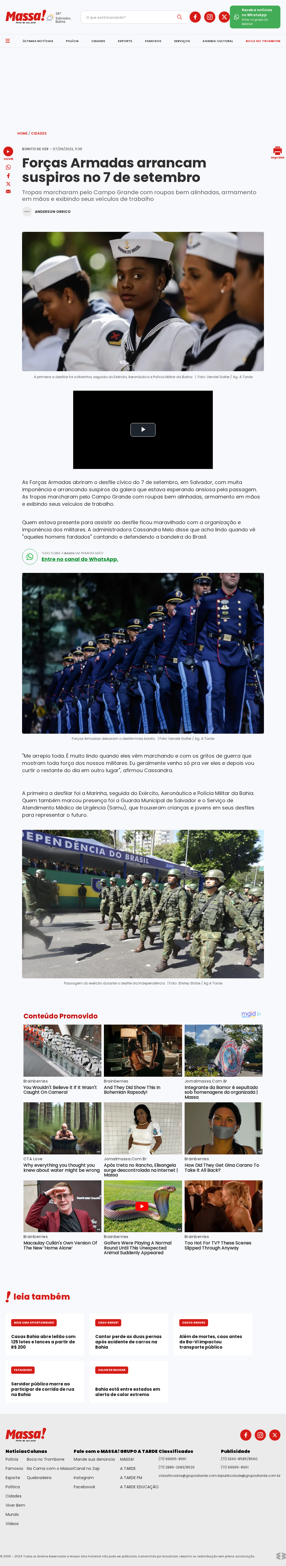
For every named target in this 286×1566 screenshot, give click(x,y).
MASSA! (127, 1459)
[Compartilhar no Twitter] (8, 184)
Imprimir (278, 157)
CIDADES (98, 41)
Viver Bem (15, 1505)
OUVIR (8, 159)
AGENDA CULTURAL (217, 41)
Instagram (84, 1477)
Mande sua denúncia (94, 1459)
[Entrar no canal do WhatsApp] (30, 557)
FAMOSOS (153, 41)
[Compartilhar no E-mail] (8, 191)
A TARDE (128, 1468)
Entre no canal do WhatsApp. (80, 559)
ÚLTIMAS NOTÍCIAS (38, 41)
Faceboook (84, 1487)
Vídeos (12, 1523)
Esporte (13, 1477)
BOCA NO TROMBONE (263, 41)
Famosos (14, 1468)
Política (13, 1487)
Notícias (16, 1451)
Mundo (12, 1514)
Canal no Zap (87, 1468)
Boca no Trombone (46, 1459)
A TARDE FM (131, 1477)
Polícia (12, 1459)
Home (23, 133)
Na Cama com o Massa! (50, 1468)
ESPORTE (125, 41)
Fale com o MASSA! (97, 1451)
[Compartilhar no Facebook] (8, 177)
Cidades (39, 133)
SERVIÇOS (182, 41)
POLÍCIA (72, 41)
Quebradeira (39, 1477)
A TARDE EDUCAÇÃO (139, 1487)
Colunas (37, 1451)
